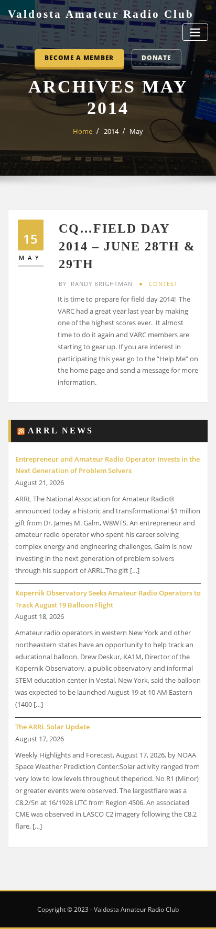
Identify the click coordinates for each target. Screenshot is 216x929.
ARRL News (60, 430)
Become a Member (79, 57)
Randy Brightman (96, 284)
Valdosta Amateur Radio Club (101, 14)
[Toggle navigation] (195, 32)
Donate (156, 57)
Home (82, 131)
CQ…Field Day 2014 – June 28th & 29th (127, 246)
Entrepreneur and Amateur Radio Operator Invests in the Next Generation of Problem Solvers (107, 465)
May (136, 131)
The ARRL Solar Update (52, 726)
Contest (163, 284)
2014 (111, 131)
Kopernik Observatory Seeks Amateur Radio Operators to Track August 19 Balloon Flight (108, 599)
